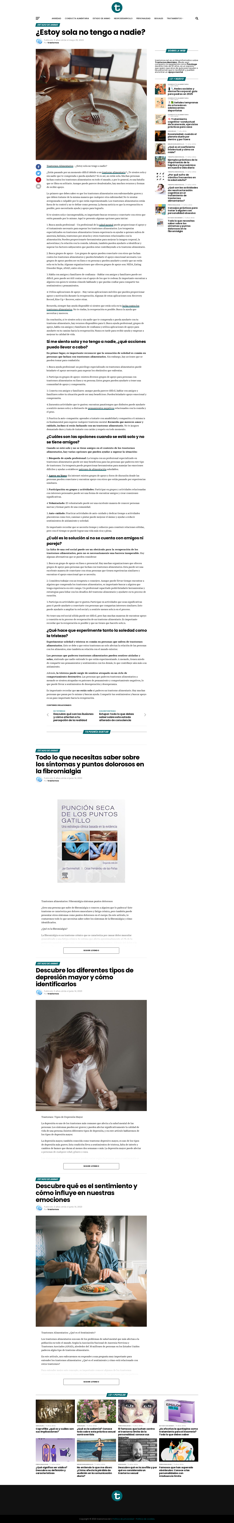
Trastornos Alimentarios (60, 165)
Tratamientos (174, 18)
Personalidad (143, 18)
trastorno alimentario (114, 172)
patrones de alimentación (92, 469)
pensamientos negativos (101, 408)
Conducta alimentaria (77, 18)
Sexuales (158, 18)
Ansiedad (56, 18)
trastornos (53, 42)
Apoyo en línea (58, 475)
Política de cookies (145, 1519)
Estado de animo (101, 18)
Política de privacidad (123, 1519)
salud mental (106, 224)
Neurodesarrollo (123, 18)
